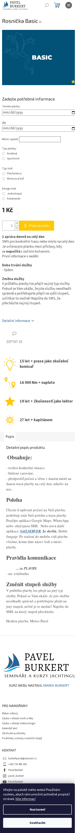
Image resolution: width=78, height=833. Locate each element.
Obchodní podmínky (13, 733)
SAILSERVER (30, 531)
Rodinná (12, 154)
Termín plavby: (11, 106)
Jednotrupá (14, 194)
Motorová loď (15, 179)
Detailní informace (16, 320)
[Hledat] (47, 5)
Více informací (25, 799)
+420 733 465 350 (17, 764)
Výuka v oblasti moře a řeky (17, 718)
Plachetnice (14, 173)
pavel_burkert (16, 776)
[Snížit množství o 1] (17, 228)
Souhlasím (38, 823)
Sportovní (13, 159)
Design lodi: (9, 189)
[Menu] (68, 5)
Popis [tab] (10, 436)
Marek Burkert (56, 685)
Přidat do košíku (39, 225)
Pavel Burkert (15, 770)
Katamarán (13, 199)
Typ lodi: (7, 168)
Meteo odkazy (10, 713)
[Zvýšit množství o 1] (17, 223)
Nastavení (37, 809)
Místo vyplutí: (10, 139)
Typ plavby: (9, 149)
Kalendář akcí (9, 728)
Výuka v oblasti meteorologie (18, 723)
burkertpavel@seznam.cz (22, 758)
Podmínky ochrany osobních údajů (22, 738)
